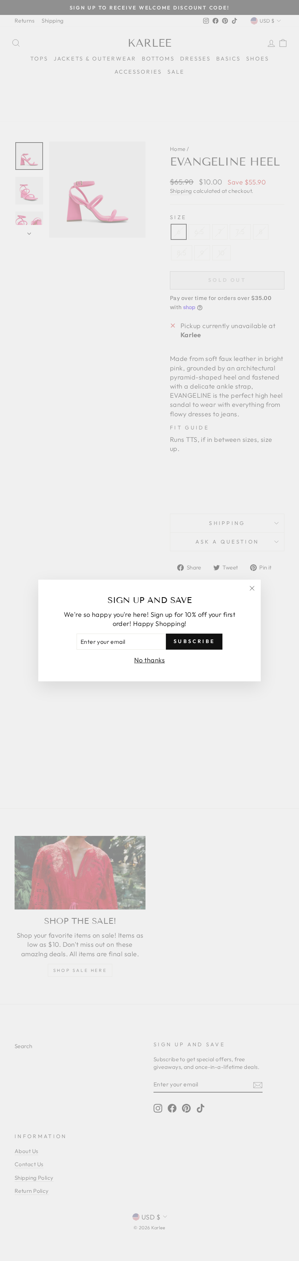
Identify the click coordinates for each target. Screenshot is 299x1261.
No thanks (149, 660)
